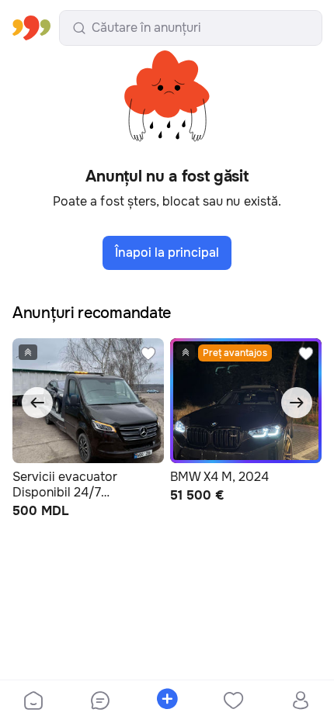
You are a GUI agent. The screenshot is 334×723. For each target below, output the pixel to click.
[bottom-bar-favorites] (233, 702)
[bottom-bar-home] (33, 702)
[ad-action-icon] (148, 354)
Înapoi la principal (167, 252)
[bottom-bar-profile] (301, 702)
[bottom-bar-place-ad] (167, 702)
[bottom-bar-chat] (100, 702)
